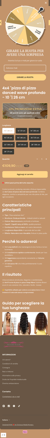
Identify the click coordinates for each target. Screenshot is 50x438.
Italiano (5, 420)
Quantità (5, 159)
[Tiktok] (19, 406)
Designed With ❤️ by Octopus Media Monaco (18, 425)
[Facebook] (8, 406)
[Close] (46, 3)
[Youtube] (14, 406)
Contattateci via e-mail (11, 397)
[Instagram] (3, 406)
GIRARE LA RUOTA (25, 77)
